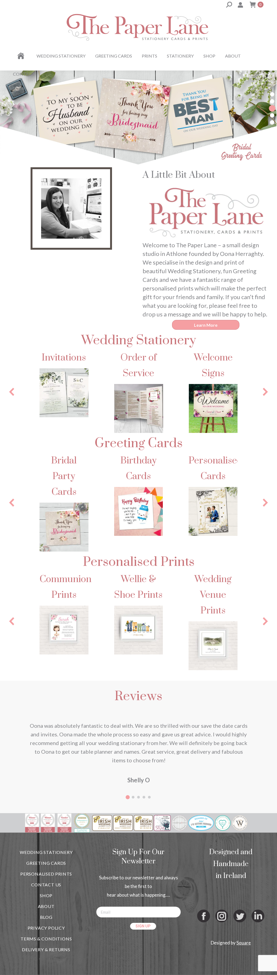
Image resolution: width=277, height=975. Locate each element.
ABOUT (46, 906)
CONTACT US (46, 884)
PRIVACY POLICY (46, 927)
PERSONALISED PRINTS (46, 873)
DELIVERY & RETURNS (46, 949)
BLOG (46, 917)
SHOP (46, 895)
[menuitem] (22, 56)
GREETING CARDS (46, 863)
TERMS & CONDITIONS (46, 938)
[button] (272, 94)
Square (243, 943)
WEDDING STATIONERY (46, 852)
